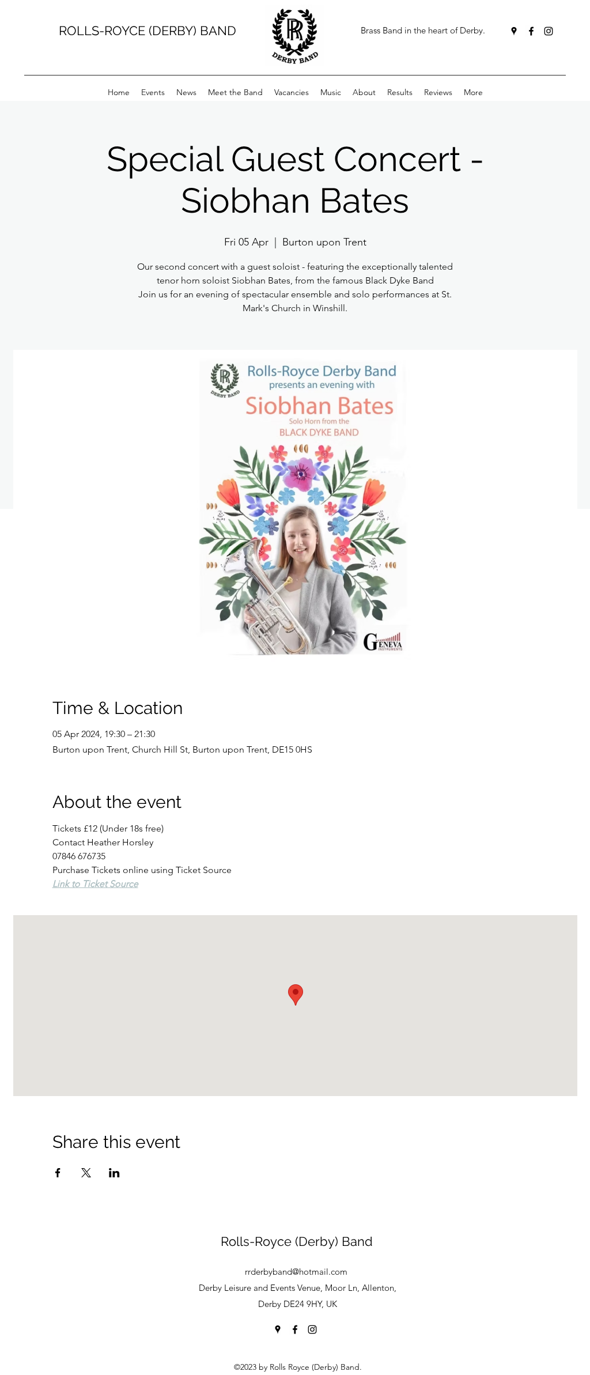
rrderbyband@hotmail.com (296, 1271)
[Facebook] (531, 31)
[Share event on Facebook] (57, 1172)
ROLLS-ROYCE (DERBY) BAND (147, 30)
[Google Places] (514, 31)
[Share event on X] (86, 1172)
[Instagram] (548, 31)
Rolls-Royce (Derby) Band (297, 1241)
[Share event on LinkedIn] (114, 1172)
